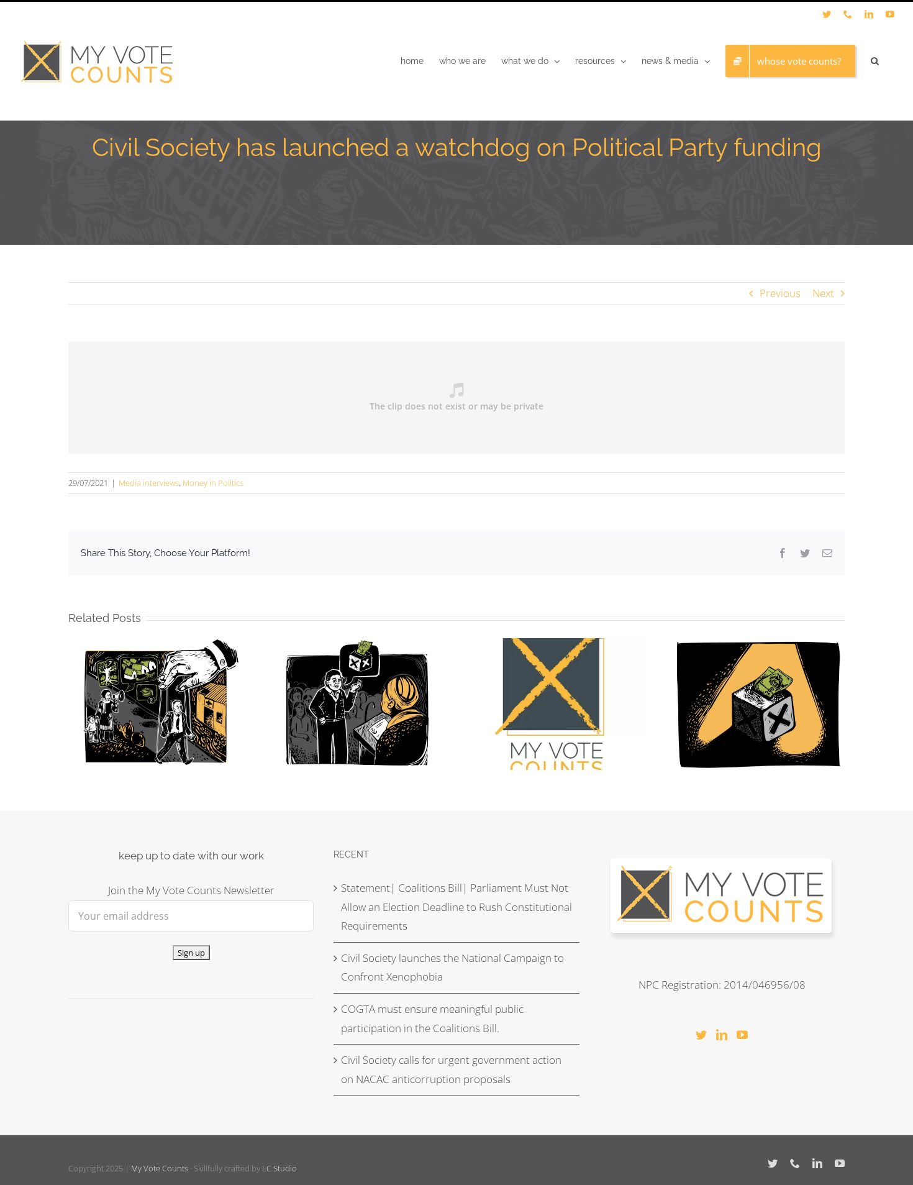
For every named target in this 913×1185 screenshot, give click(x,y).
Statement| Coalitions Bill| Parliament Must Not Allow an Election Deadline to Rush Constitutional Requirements (456, 907)
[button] (875, 61)
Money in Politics (213, 482)
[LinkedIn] (721, 1034)
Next (823, 293)
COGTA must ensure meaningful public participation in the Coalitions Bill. (432, 1018)
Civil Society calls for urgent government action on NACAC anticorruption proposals (451, 1069)
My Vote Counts (159, 1168)
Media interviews (149, 482)
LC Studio (279, 1168)
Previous (780, 293)
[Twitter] (701, 1034)
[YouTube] (742, 1034)
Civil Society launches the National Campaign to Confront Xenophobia (452, 967)
